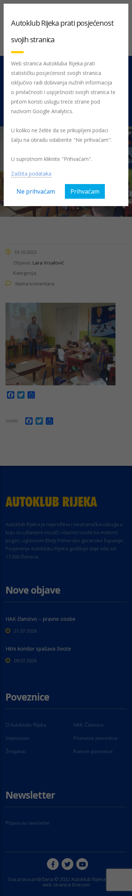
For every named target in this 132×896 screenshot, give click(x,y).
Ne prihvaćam (35, 191)
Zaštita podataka (31, 173)
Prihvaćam (84, 191)
